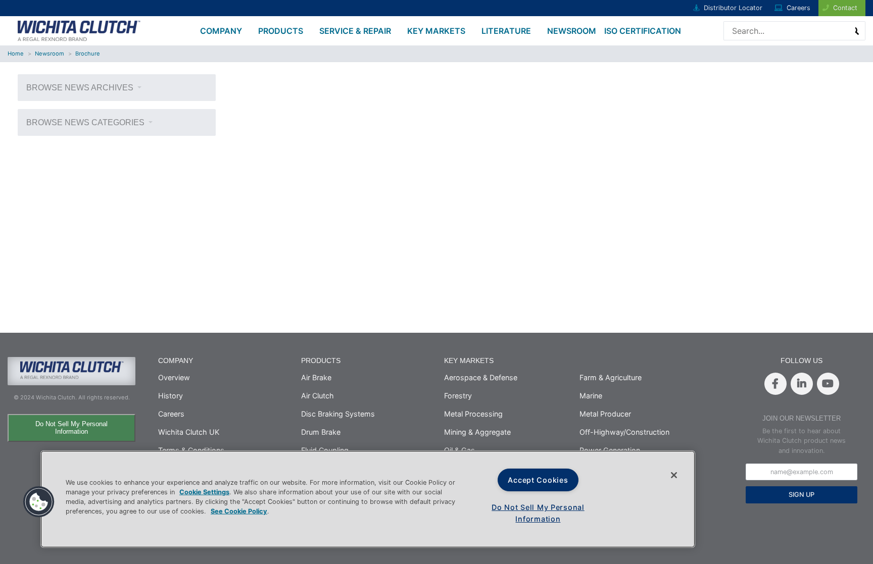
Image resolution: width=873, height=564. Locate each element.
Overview (174, 377)
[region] (367, 499)
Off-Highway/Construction (624, 432)
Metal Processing (473, 413)
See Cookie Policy (239, 511)
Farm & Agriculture (610, 377)
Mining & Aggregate (477, 432)
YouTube (828, 384)
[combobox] (771, 31)
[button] (39, 502)
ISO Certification (642, 31)
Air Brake (316, 377)
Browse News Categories (86, 122)
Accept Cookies (538, 480)
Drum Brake (321, 432)
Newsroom (571, 31)
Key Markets (436, 31)
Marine (590, 395)
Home (16, 53)
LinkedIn (802, 384)
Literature (506, 31)
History (170, 395)
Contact (845, 8)
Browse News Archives (80, 87)
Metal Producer (605, 413)
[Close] (674, 475)
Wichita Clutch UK (188, 432)
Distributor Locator (733, 8)
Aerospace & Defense (480, 377)
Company (221, 31)
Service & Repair (355, 31)
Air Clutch (317, 395)
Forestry (458, 395)
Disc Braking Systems (338, 413)
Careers (798, 8)
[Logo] (79, 30)
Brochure (87, 53)
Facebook (775, 384)
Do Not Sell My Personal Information (71, 427)
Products (280, 31)
